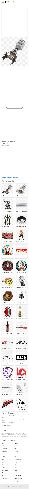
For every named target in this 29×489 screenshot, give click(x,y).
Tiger (2, 459)
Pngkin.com (4, 478)
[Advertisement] (14, 22)
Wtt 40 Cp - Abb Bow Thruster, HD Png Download (13, 303)
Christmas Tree (5, 464)
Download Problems (12, 177)
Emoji (15, 462)
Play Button (4, 454)
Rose (2, 462)
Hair (15, 467)
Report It (3, 177)
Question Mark (18, 478)
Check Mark (17, 464)
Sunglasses (4, 448)
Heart (2, 443)
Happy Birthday (5, 470)
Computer (16, 473)
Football (3, 467)
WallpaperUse (17, 459)
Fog (15, 456)
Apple (2, 446)
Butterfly (16, 446)
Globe (2, 473)
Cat (15, 448)
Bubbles (3, 456)
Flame (16, 443)
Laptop (16, 454)
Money (16, 481)
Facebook (3, 481)
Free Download (14, 107)
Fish (15, 470)
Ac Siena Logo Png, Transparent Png (10, 226)
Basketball (4, 451)
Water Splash (17, 475)
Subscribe (16, 451)
